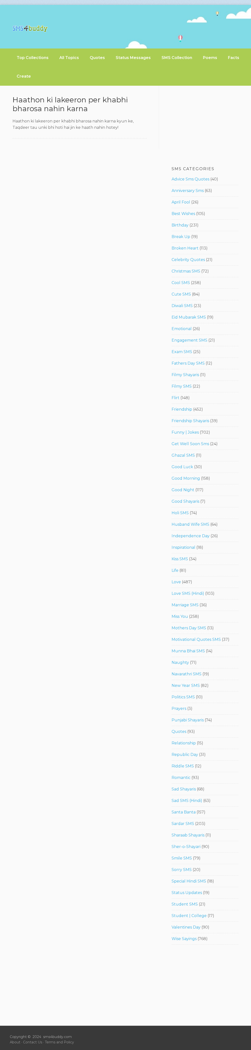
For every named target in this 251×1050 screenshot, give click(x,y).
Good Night (183, 490)
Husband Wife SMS (190, 524)
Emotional (182, 328)
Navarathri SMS (186, 674)
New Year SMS (186, 685)
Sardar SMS (183, 823)
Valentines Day (186, 927)
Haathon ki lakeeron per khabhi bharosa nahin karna (70, 104)
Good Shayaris (185, 501)
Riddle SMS (183, 766)
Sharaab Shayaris (188, 835)
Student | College (189, 915)
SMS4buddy (30, 28)
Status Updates (187, 892)
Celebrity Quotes (188, 259)
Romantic (181, 777)
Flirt (175, 397)
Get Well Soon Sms (190, 443)
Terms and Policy (59, 1042)
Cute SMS (181, 294)
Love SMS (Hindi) (188, 593)
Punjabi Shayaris (188, 720)
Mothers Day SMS (189, 628)
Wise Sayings (184, 938)
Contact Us (32, 1042)
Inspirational (183, 547)
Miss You (180, 616)
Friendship (182, 409)
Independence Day (191, 536)
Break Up (181, 236)
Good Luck (182, 467)
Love (176, 582)
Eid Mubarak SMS (189, 317)
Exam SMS (182, 351)
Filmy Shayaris (185, 374)
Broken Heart (185, 248)
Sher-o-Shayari (186, 846)
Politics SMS (183, 697)
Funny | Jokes (185, 432)
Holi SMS (180, 513)
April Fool (181, 202)
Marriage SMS (185, 605)
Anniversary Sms (188, 190)
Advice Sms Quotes (190, 179)
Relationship (184, 743)
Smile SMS (182, 858)
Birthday (180, 225)
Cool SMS (181, 282)
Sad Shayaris (184, 789)
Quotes (179, 731)
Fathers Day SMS (188, 363)
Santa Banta (184, 812)
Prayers (179, 708)
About (15, 1042)
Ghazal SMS (183, 455)
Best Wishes (183, 213)
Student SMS (185, 904)
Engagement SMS (189, 340)
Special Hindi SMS (189, 881)
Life (175, 570)
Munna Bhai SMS (188, 651)
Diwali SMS (182, 305)
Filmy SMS (182, 386)
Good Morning (186, 478)
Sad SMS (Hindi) (187, 800)
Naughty (180, 662)
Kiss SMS (180, 559)
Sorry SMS (182, 869)
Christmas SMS (186, 271)
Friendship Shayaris (190, 420)
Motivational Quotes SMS (196, 639)
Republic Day (185, 754)
